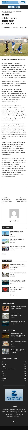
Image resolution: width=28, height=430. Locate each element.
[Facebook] (8, 31)
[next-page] (5, 254)
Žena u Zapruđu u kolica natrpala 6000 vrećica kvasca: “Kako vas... (18, 343)
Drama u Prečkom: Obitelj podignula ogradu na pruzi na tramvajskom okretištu (18, 335)
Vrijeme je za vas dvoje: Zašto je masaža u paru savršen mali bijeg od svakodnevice (18, 266)
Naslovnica (4, 11)
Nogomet (13, 11)
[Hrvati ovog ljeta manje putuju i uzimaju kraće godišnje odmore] (5, 282)
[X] (11, 31)
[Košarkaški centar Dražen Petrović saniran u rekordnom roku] (5, 233)
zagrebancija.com (8, 27)
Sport (8, 11)
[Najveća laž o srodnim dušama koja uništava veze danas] (5, 289)
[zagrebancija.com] (3, 27)
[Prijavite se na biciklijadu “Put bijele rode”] (5, 241)
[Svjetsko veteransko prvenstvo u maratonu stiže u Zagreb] (5, 248)
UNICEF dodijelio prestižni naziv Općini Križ (7, 201)
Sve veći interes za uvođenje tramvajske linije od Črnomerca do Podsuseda (18, 351)
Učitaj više (13, 295)
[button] (2, 7)
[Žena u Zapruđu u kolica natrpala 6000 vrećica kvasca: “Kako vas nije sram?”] (5, 343)
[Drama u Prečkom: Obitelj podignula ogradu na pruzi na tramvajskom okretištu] (5, 335)
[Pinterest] (15, 31)
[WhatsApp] (18, 31)
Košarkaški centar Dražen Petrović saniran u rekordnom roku (17, 233)
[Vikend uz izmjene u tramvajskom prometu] (5, 274)
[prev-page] (3, 254)
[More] (22, 31)
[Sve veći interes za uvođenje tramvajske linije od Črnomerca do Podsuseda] (5, 351)
